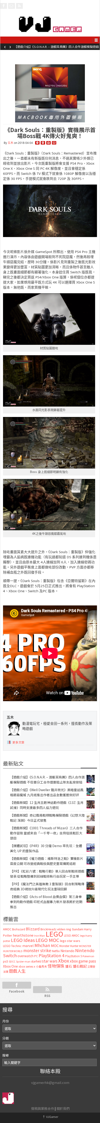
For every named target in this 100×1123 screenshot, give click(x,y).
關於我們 (63, 1108)
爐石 (68, 966)
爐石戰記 (80, 966)
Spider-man (23, 961)
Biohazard (18, 929)
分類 (5, 1038)
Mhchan (42, 945)
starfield (36, 961)
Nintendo (67, 950)
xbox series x (27, 966)
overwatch (25, 955)
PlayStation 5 (73, 956)
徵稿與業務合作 (42, 1108)
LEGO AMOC (71, 935)
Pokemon (88, 956)
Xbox (63, 960)
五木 (10, 143)
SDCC (12, 961)
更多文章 (18, 742)
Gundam (77, 929)
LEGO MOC (47, 939)
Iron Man (39, 935)
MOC (55, 945)
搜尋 (5, 1055)
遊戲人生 (17, 971)
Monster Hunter (68, 946)
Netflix (56, 951)
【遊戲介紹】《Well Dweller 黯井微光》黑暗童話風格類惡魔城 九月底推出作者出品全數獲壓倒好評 (55, 48)
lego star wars (70, 940)
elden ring (64, 929)
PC (36, 956)
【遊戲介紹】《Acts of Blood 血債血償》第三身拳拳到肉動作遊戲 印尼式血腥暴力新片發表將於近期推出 (46, 901)
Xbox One (10, 966)
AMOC (7, 929)
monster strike (37, 950)
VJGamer (50, 1116)
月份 (5, 1021)
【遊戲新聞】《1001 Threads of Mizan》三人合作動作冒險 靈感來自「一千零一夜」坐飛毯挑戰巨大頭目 (46, 833)
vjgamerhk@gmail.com (50, 1082)
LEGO (54, 933)
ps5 (5, 961)
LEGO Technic (12, 946)
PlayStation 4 (51, 955)
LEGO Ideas (23, 940)
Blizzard (33, 928)
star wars (49, 961)
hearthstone (23, 935)
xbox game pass (83, 960)
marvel (28, 945)
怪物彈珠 (56, 966)
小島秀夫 (41, 966)
